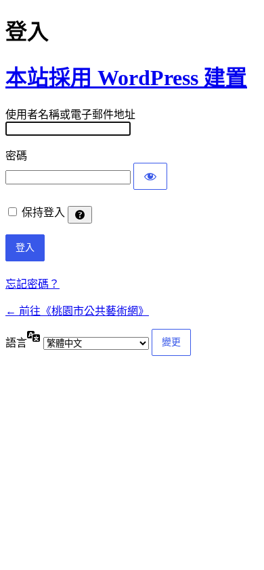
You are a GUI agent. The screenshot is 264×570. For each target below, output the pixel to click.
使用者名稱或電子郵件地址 (70, 114)
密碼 (16, 155)
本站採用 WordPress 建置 (126, 78)
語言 (16, 342)
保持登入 (43, 212)
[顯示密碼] (150, 176)
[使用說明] (80, 215)
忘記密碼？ (32, 284)
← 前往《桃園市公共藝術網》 (77, 311)
